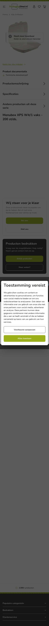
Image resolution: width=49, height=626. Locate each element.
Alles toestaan (24, 338)
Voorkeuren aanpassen (24, 329)
